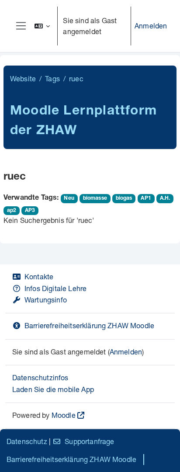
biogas (124, 198)
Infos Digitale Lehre (55, 288)
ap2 (11, 210)
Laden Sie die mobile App (53, 389)
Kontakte (38, 276)
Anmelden (151, 25)
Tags (52, 78)
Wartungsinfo (45, 299)
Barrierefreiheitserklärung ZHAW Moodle (89, 325)
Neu (69, 198)
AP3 (30, 210)
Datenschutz (27, 441)
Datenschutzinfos (40, 377)
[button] (42, 26)
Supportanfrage (89, 441)
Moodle (64, 415)
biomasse (95, 198)
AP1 (146, 198)
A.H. (165, 198)
